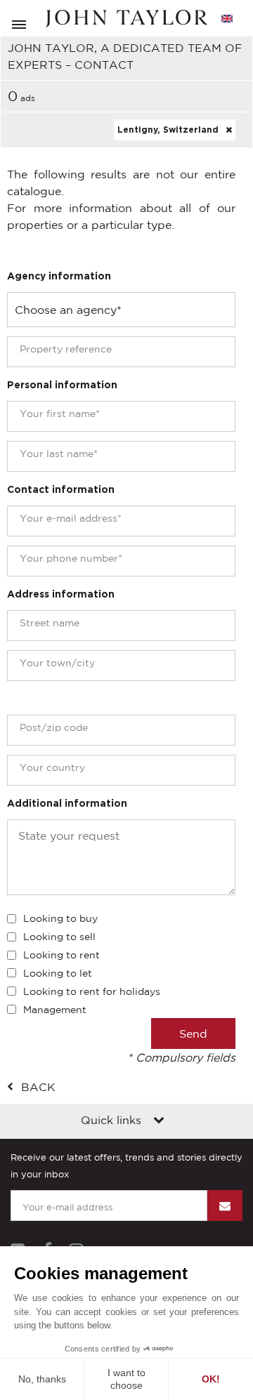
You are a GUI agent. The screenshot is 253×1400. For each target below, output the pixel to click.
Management (54, 1009)
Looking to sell (59, 936)
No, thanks (42, 1379)
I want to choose (126, 1379)
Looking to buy (60, 918)
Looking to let (57, 973)
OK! (211, 1379)
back (38, 1087)
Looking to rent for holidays (91, 991)
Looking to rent (61, 954)
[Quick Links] (159, 1121)
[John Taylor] (126, 18)
